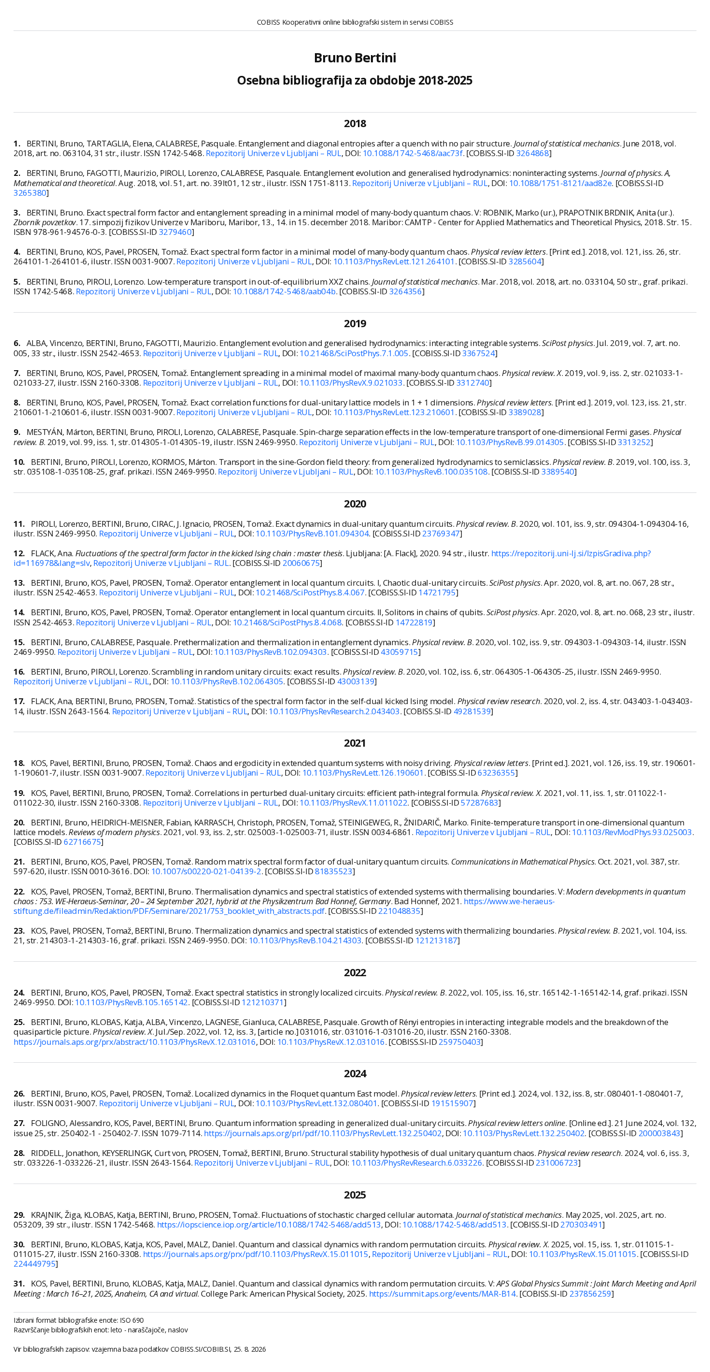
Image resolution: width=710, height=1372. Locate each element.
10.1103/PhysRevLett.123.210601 (394, 412)
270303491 (581, 1224)
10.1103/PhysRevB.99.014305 (510, 442)
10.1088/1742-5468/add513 (454, 1224)
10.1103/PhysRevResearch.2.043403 (334, 711)
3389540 (557, 471)
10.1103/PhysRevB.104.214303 (305, 940)
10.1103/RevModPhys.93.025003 (632, 832)
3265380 (30, 192)
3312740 (472, 382)
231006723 (557, 1162)
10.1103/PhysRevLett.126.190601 (363, 772)
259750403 (460, 1041)
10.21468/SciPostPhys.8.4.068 (287, 622)
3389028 (525, 412)
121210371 (262, 1002)
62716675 (82, 841)
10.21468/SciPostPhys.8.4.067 (310, 592)
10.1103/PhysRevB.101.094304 (312, 533)
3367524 (478, 353)
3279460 (175, 231)
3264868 (532, 153)
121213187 (436, 940)
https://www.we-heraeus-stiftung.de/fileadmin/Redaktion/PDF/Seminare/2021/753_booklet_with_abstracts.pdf (284, 905)
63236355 (496, 772)
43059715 (399, 651)
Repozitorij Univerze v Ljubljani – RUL (273, 153)
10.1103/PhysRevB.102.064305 (227, 681)
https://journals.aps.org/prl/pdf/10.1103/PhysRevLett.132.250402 (322, 1133)
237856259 (590, 1293)
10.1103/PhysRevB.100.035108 (431, 471)
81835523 (334, 871)
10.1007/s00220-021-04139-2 (206, 871)
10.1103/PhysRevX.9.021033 (351, 382)
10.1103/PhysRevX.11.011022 (353, 802)
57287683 (479, 802)
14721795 (437, 592)
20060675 (301, 562)
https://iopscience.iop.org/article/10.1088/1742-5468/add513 (269, 1224)
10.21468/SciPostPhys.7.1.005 (354, 353)
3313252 (634, 442)
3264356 (405, 291)
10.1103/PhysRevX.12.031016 (331, 1041)
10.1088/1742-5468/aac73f (413, 153)
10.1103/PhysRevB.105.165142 (131, 1002)
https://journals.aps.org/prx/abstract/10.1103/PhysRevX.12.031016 (135, 1041)
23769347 (441, 533)
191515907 (452, 1103)
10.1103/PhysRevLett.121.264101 (394, 261)
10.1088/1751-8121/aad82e (560, 182)
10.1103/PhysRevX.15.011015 (583, 1253)
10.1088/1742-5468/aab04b (284, 291)
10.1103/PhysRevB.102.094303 (270, 651)
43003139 (356, 681)
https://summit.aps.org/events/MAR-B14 (442, 1293)
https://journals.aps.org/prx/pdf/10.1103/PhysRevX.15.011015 (256, 1253)
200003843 (660, 1133)
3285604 (525, 261)
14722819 (414, 622)
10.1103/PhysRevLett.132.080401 (316, 1103)
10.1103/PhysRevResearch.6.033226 (416, 1162)
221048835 (399, 910)
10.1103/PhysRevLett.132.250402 (523, 1133)
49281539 (472, 711)
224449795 (35, 1263)
